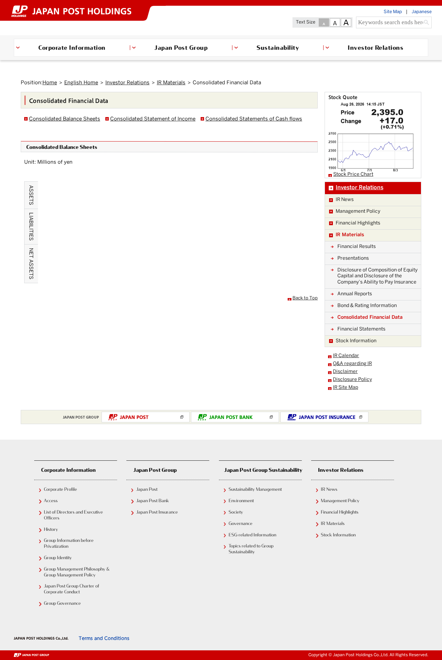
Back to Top (305, 298)
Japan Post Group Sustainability (263, 470)
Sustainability (278, 47)
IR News (329, 489)
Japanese (422, 12)
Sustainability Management (255, 489)
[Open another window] (146, 417)
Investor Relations (376, 47)
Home (49, 82)
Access (51, 500)
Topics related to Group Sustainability (251, 548)
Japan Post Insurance (157, 512)
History (51, 529)
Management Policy (340, 500)
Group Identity (58, 557)
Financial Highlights (339, 512)
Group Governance (62, 603)
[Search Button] (426, 23)
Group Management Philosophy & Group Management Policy (76, 571)
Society (236, 512)
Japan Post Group (181, 47)
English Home (81, 82)
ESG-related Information (252, 534)
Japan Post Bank (152, 500)
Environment (241, 500)
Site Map (393, 12)
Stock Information (338, 534)
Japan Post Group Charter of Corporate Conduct (71, 588)
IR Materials (171, 82)
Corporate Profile (60, 489)
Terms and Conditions (104, 638)
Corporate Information (72, 47)
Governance (240, 523)
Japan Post (146, 489)
